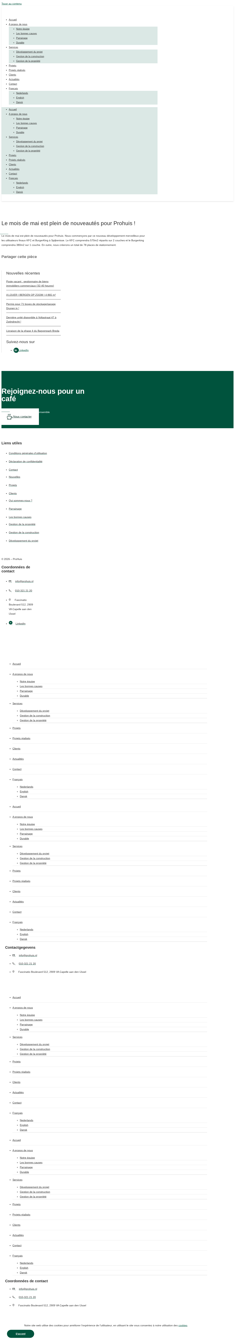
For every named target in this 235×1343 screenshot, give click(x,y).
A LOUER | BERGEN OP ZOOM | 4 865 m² (31, 294)
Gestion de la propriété (28, 61)
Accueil (13, 19)
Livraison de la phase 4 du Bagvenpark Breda (32, 330)
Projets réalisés (17, 70)
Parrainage (22, 38)
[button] (9, 268)
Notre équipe (23, 29)
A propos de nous (18, 24)
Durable (20, 42)
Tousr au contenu (11, 3)
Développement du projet (29, 51)
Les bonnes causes (26, 33)
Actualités (14, 79)
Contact (13, 84)
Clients (12, 74)
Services (13, 47)
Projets (12, 65)
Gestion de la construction (30, 56)
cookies (182, 1325)
